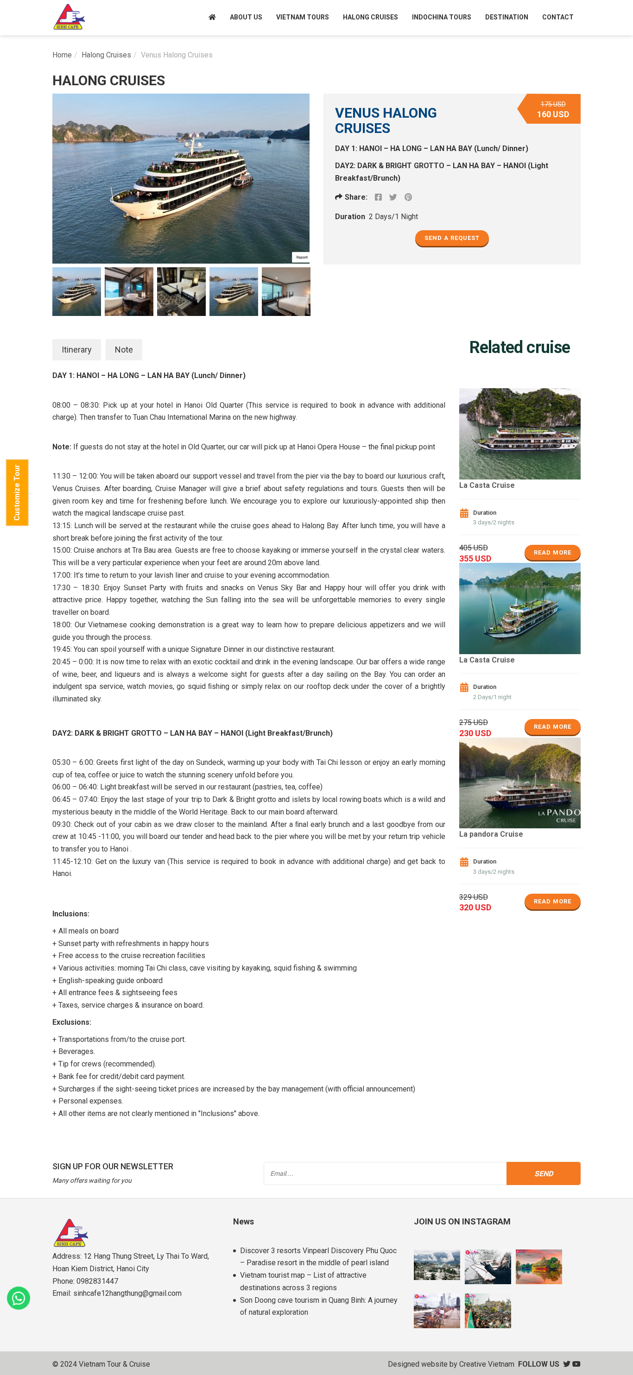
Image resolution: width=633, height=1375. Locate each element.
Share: (356, 197)
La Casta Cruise (487, 485)
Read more (552, 552)
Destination (506, 17)
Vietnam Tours (302, 17)
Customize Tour (17, 492)
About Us (246, 17)
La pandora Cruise (491, 834)
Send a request (452, 237)
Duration (350, 216)
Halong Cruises (370, 17)
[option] (181, 179)
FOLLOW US (538, 1364)
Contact (558, 17)
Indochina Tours (441, 17)
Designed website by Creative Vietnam (451, 1364)
